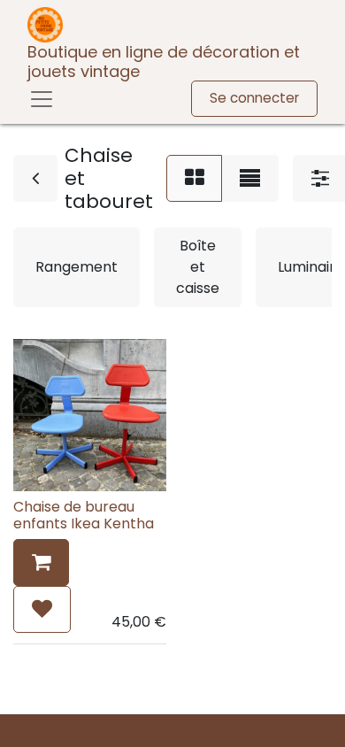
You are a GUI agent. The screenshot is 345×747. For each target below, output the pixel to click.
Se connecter (254, 98)
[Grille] (194, 178)
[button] (41, 562)
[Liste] (250, 178)
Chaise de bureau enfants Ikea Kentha (83, 515)
